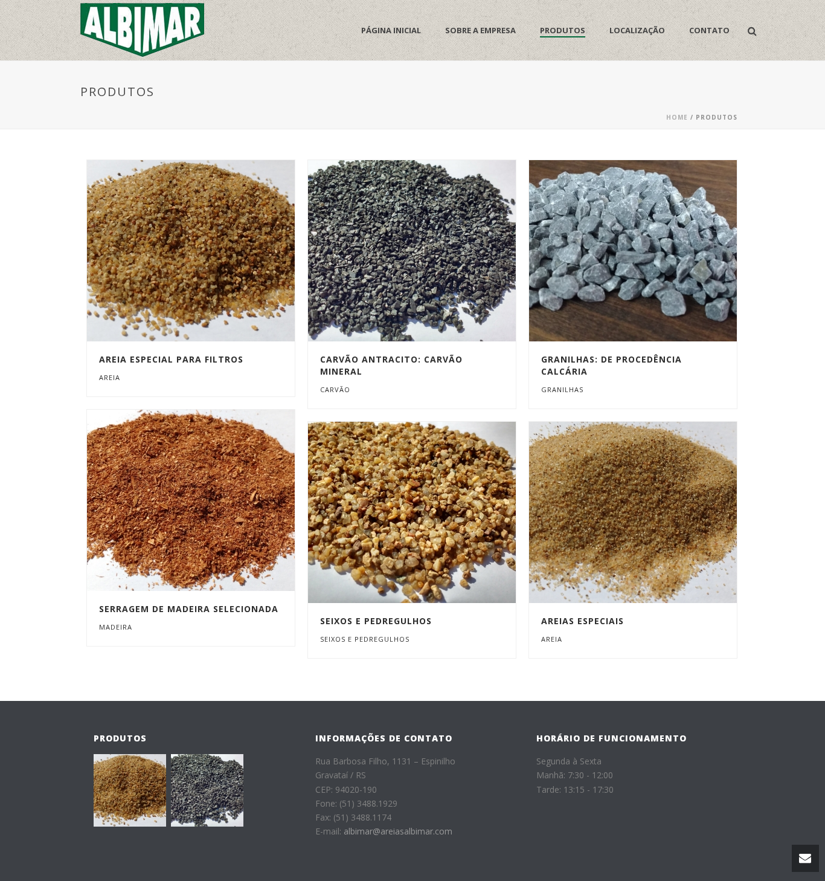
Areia (109, 377)
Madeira (115, 626)
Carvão (335, 389)
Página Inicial (391, 30)
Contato (709, 30)
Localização (637, 30)
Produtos (562, 30)
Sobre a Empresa (480, 30)
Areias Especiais (582, 621)
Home (677, 117)
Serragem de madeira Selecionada (188, 609)
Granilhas (562, 389)
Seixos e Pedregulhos (376, 621)
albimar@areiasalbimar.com (398, 831)
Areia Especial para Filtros (171, 359)
